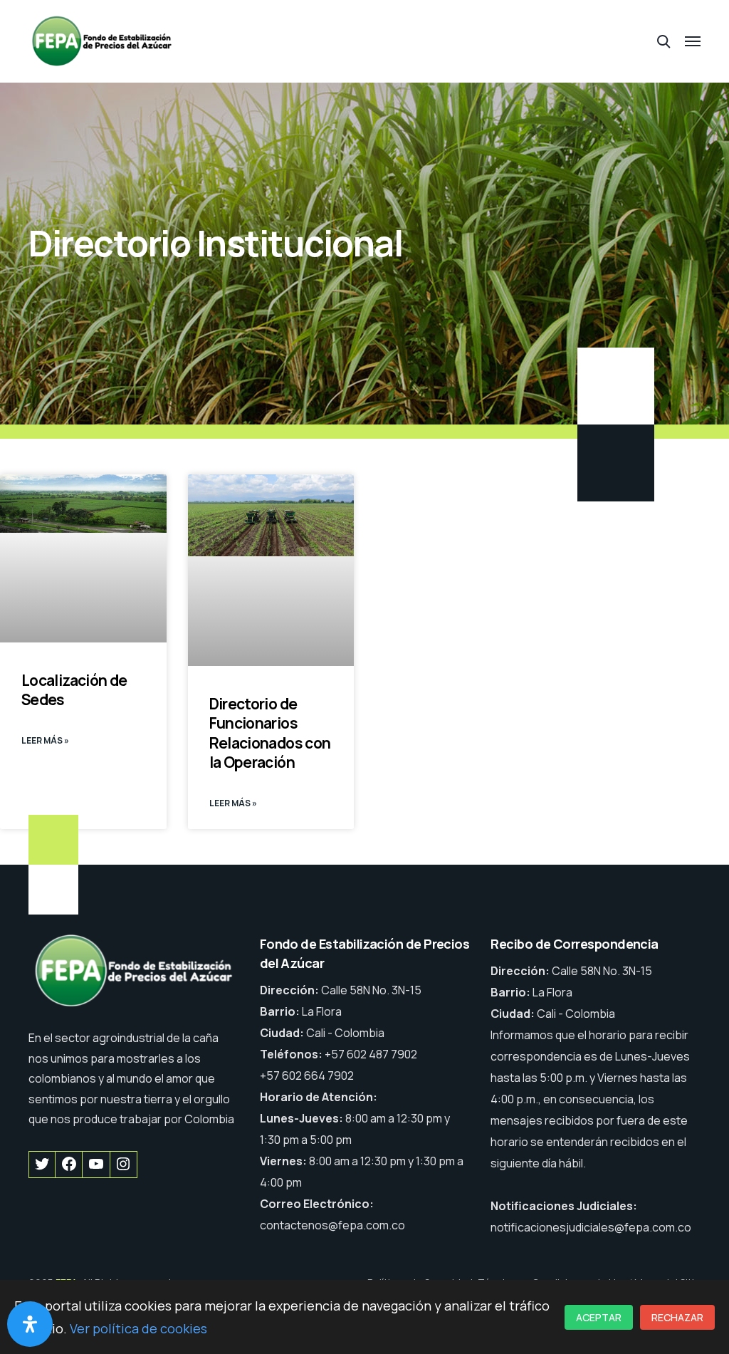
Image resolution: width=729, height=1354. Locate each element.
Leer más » (45, 740)
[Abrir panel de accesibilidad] (30, 1324)
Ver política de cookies (138, 1328)
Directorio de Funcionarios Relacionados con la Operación (270, 733)
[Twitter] (42, 1164)
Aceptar (599, 1317)
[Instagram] (123, 1164)
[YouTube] (96, 1164)
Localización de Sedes (74, 689)
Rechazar (677, 1317)
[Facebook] (69, 1164)
